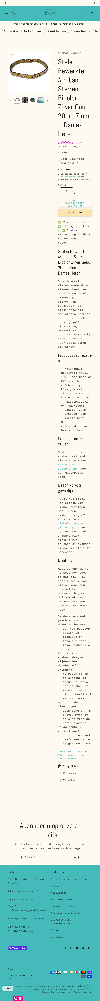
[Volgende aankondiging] (94, 3)
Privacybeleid (37, 989)
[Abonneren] (74, 857)
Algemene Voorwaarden (66, 913)
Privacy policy (62, 930)
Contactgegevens (83, 992)
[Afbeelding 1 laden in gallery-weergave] (17, 100)
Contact (56, 886)
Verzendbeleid (84, 989)
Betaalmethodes (62, 899)
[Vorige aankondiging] (5, 3)
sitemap (56, 937)
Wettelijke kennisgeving (56, 992)
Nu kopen (75, 212)
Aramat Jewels (33, 986)
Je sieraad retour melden (69, 879)
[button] (6, 13)
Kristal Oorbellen (57, 31)
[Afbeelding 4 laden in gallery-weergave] (40, 100)
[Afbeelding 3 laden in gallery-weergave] (33, 100)
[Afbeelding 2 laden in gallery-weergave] (25, 100)
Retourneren (70, 773)
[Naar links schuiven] (10, 100)
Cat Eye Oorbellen (33, 31)
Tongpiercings (11, 31)
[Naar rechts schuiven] (47, 100)
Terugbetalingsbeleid (80, 986)
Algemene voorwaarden (60, 989)
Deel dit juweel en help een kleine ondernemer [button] (74, 755)
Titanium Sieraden (80, 31)
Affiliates (59, 892)
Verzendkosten (66, 177)
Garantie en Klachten (66, 906)
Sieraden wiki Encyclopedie (61, 922)
